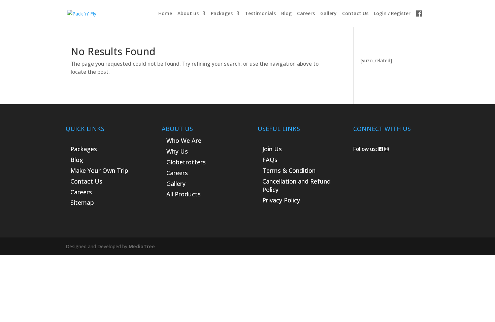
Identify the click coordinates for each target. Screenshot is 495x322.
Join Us (272, 149)
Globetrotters (186, 162)
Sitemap (82, 202)
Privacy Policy (281, 200)
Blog (286, 14)
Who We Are (183, 140)
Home (165, 14)
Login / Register (392, 14)
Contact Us (355, 14)
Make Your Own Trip (99, 170)
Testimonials (260, 14)
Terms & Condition (289, 170)
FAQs (269, 160)
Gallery (328, 14)
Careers (306, 14)
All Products (183, 194)
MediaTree (142, 246)
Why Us (177, 151)
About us (188, 14)
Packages (222, 14)
